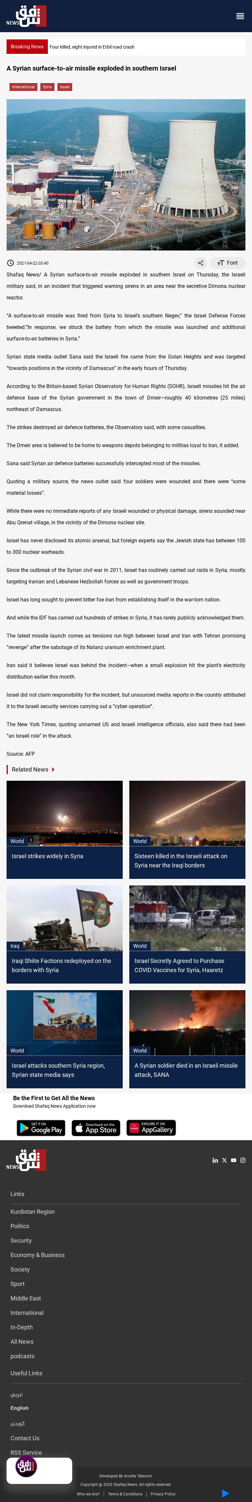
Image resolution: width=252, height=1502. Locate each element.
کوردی (17, 1424)
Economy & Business (37, 1255)
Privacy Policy (163, 1494)
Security (21, 1240)
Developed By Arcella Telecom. (126, 1476)
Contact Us (24, 1438)
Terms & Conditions (125, 1494)
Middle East (25, 1298)
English (19, 1409)
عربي (16, 1395)
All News (21, 1341)
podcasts (22, 1356)
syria (47, 87)
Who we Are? (88, 1494)
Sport (17, 1283)
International (23, 87)
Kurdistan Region (32, 1211)
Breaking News (27, 47)
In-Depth (21, 1327)
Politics (19, 1226)
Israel (65, 87)
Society (20, 1269)
